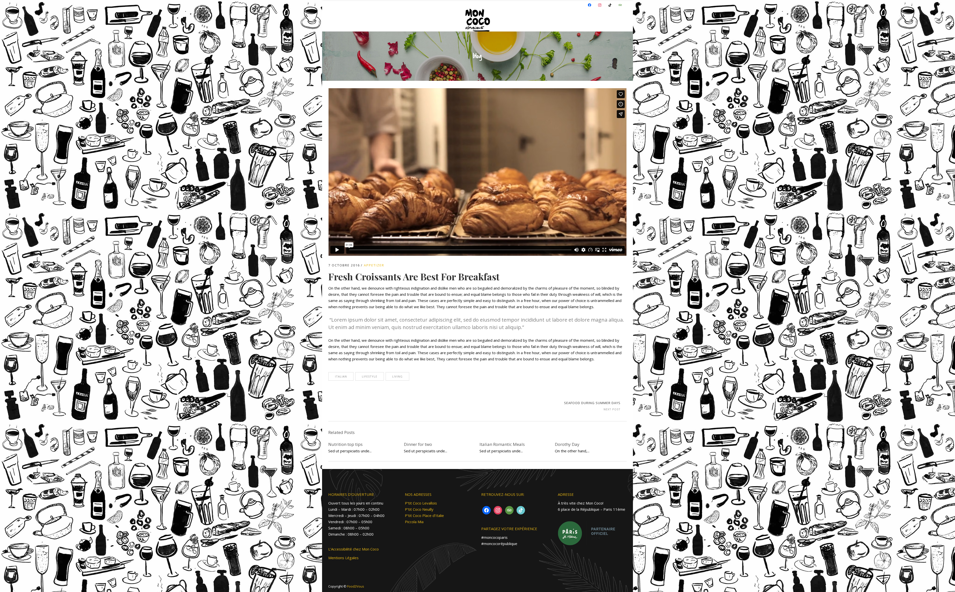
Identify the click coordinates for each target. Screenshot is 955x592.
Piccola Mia (414, 521)
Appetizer (374, 265)
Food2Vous (355, 586)
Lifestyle (369, 376)
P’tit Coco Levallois (421, 503)
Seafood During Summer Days (592, 403)
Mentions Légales (343, 557)
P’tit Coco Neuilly (419, 509)
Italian (341, 376)
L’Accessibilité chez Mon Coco (353, 549)
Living (397, 376)
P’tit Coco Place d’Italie (424, 515)
